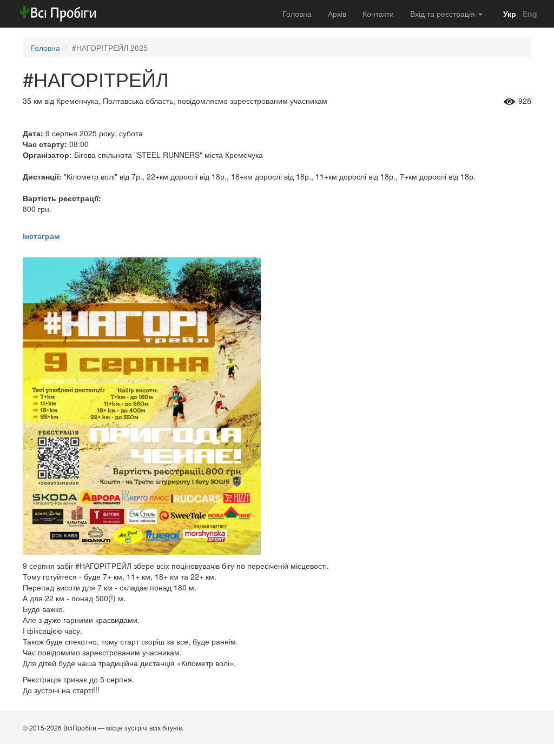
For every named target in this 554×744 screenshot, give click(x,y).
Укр (508, 13)
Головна (297, 13)
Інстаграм (41, 235)
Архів (337, 13)
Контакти (378, 13)
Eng (528, 13)
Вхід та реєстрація (443, 13)
